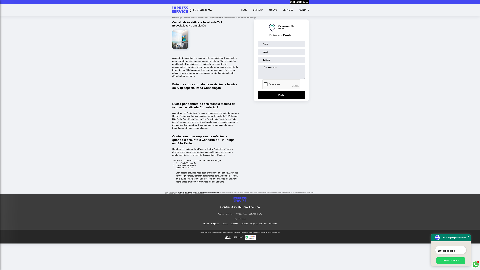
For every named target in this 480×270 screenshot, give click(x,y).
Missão (273, 10)
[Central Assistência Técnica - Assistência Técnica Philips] (180, 10)
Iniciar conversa (451, 260)
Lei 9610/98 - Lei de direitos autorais (193, 193)
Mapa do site (256, 224)
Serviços (288, 10)
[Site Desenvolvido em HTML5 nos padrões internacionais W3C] (238, 237)
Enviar (281, 95)
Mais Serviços (270, 224)
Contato (304, 10)
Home (244, 10)
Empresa (258, 10)
